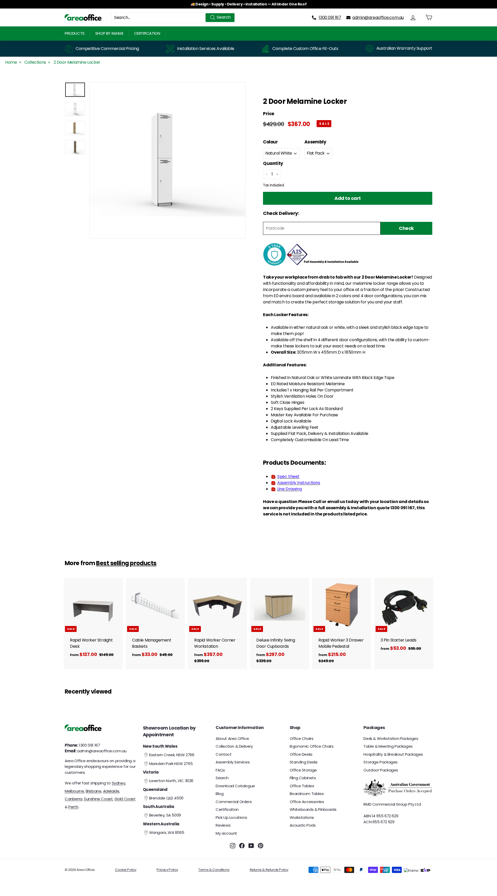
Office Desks (301, 754)
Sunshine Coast (98, 799)
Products (75, 33)
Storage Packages (380, 762)
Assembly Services (233, 762)
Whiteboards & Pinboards (313, 809)
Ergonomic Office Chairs (312, 746)
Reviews (223, 825)
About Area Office (232, 738)
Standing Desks (304, 762)
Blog (219, 793)
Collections (35, 62)
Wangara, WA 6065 (166, 832)
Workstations (302, 817)
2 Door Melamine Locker (77, 62)
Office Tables (302, 786)
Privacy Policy (167, 869)
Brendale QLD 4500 (166, 798)
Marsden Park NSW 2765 (171, 763)
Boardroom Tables (307, 793)
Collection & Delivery (234, 746)
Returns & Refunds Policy (269, 869)
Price (268, 114)
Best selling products (126, 563)
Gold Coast (125, 799)
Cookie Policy (125, 869)
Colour (270, 142)
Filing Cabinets (303, 778)
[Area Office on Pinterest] (260, 845)
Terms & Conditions (213, 869)
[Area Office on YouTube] (251, 845)
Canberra (73, 799)
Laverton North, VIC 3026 (171, 780)
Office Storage (303, 770)
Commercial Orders (234, 801)
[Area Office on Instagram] (232, 845)
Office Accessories (307, 801)
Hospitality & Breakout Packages (393, 754)
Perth (73, 807)
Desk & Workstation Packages (390, 738)
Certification (147, 33)
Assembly (315, 142)
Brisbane (93, 791)
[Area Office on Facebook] (242, 845)
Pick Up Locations (231, 817)
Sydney (118, 783)
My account (226, 833)
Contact (223, 754)
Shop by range (109, 33)
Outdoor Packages (380, 770)
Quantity (273, 164)
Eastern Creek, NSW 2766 (171, 754)
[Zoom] (167, 160)
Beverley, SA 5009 (165, 815)
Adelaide (111, 791)
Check (406, 228)
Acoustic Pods (303, 825)
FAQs (220, 770)
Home (11, 62)
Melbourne (74, 791)
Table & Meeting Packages (387, 746)
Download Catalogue (235, 786)
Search (222, 778)
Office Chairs (301, 738)
